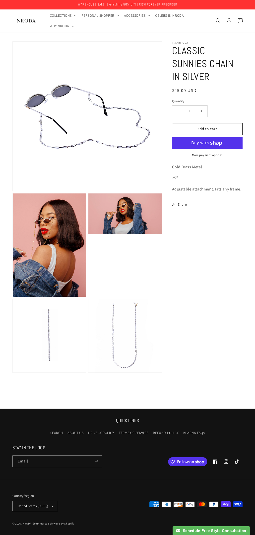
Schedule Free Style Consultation (213, 531)
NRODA (27, 523)
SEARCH (56, 433)
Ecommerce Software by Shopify (53, 523)
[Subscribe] (96, 461)
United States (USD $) (33, 506)
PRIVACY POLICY (101, 433)
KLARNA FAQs (194, 433)
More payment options (207, 155)
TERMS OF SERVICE (133, 433)
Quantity (178, 101)
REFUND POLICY (166, 433)
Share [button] (182, 204)
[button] (63, 15)
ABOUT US (75, 433)
